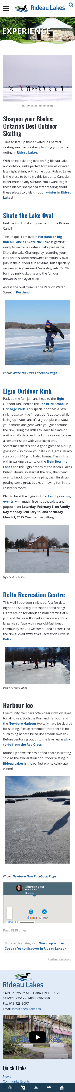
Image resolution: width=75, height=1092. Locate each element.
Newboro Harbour (22, 723)
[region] (37, 31)
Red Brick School (52, 404)
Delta (7, 639)
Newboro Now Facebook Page (34, 876)
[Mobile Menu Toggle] (6, 8)
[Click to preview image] (37, 78)
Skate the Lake (38, 242)
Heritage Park (14, 409)
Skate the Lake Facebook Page (34, 373)
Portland (23, 292)
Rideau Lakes (27, 152)
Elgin (60, 398)
